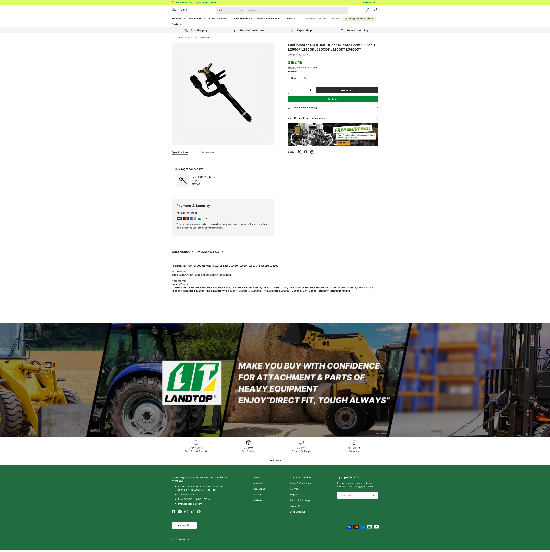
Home (174, 37)
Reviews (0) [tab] (208, 152)
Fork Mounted (242, 18)
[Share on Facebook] (305, 152)
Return (322, 18)
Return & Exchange (300, 500)
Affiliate (257, 494)
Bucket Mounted (218, 18)
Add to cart (346, 90)
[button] (376, 10)
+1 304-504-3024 (188, 494)
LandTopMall (183, 539)
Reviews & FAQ (208, 252)
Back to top (275, 460)
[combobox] (282, 10)
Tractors (177, 18)
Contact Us (259, 488)
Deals (175, 24)
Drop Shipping (297, 511)
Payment (294, 488)
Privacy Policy (297, 506)
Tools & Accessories (268, 18)
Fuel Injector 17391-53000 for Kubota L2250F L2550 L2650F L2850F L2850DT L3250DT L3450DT (196, 37)
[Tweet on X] (299, 152)
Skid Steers (195, 18)
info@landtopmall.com (190, 503)
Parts (290, 18)
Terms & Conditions (300, 483)
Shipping (310, 18)
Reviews (257, 500)
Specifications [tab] (180, 152)
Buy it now (333, 99)
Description (181, 252)
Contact (334, 18)
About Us (258, 483)
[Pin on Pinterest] (312, 152)
